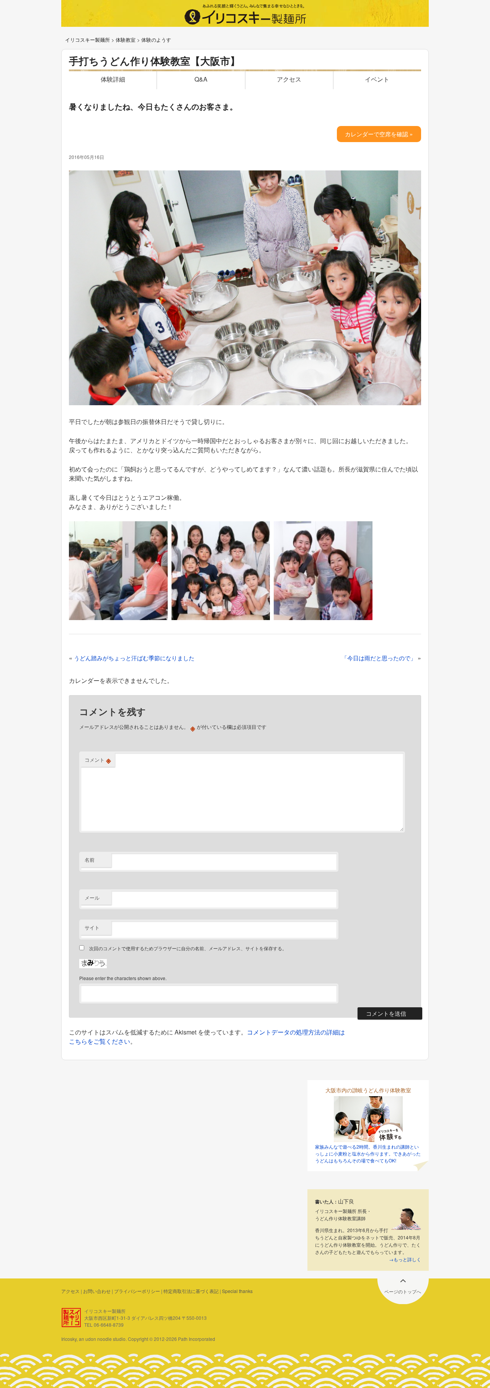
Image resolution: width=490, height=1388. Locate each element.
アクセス (289, 79)
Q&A (200, 79)
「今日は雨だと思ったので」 (378, 658)
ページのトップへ (402, 1291)
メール (92, 897)
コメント (98, 760)
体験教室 (126, 39)
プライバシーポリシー (137, 1291)
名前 (90, 859)
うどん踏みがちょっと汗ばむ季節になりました (134, 658)
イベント (377, 79)
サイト (92, 927)
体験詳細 (113, 79)
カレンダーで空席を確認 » (379, 134)
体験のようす (156, 39)
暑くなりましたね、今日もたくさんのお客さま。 (153, 106)
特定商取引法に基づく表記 (191, 1291)
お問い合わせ (97, 1291)
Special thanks (237, 1291)
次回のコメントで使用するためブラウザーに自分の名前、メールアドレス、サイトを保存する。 (188, 948)
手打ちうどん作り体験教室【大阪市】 (154, 61)
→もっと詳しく (405, 1259)
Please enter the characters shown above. (123, 978)
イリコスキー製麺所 (87, 39)
